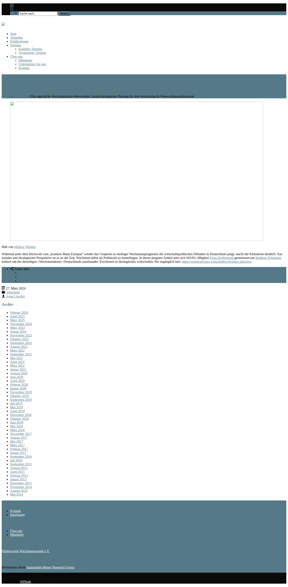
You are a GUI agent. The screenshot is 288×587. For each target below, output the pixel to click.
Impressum (17, 514)
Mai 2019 (16, 407)
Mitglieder (25, 60)
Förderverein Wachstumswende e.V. (26, 551)
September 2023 (21, 343)
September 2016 (21, 456)
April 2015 (17, 472)
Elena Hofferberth (222, 258)
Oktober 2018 (19, 418)
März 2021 (17, 365)
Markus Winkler (25, 247)
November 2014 (21, 487)
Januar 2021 (18, 369)
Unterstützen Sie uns (32, 64)
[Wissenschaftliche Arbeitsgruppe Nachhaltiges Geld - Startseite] (3, 23)
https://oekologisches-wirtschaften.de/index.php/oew (216, 261)
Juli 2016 (16, 460)
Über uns (16, 56)
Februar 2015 (19, 475)
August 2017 (18, 437)
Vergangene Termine (32, 53)
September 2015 (21, 464)
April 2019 (17, 411)
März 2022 (17, 350)
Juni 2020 (16, 377)
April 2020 (17, 381)
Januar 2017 (18, 453)
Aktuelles (16, 37)
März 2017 (17, 445)
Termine (15, 45)
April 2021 (17, 362)
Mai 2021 (16, 358)
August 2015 (18, 468)
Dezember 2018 (20, 415)
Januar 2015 (18, 479)
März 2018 (17, 430)
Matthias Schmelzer (268, 258)
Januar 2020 (18, 388)
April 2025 (17, 316)
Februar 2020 (19, 384)
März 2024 (17, 328)
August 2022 (18, 346)
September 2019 (21, 400)
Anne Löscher (15, 296)
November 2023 (21, 335)
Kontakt (24, 68)
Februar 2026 (19, 312)
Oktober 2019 (19, 396)
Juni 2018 (16, 422)
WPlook (25, 581)
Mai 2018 (16, 426)
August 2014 (18, 490)
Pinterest (28, 280)
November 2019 (21, 392)
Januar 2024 (18, 331)
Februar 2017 (19, 449)
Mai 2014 (16, 494)
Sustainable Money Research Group (50, 567)
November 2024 (21, 324)
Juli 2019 (16, 403)
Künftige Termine (30, 49)
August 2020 (18, 373)
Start (13, 34)
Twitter (27, 276)
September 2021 (21, 354)
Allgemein (20, 96)
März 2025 (17, 320)
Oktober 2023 (19, 339)
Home (6, 96)
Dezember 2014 (20, 483)
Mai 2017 (16, 441)
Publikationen (19, 41)
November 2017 (21, 434)
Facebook (29, 272)
